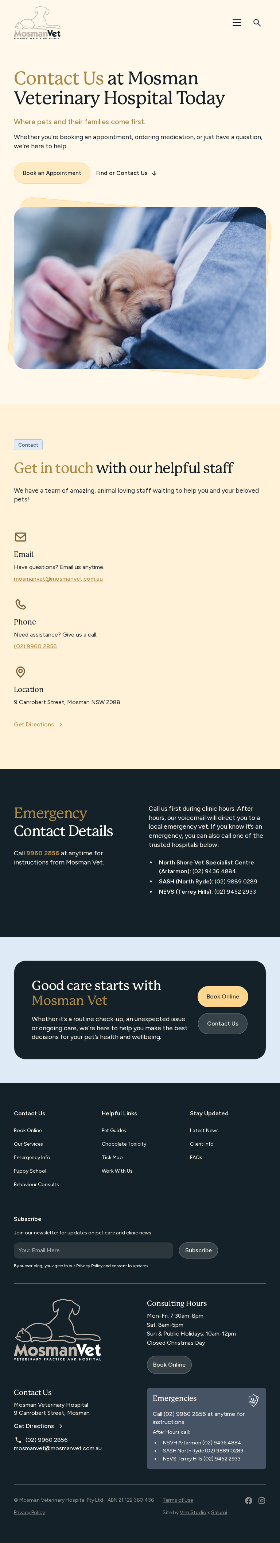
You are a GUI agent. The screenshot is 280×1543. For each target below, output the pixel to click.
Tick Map (112, 1157)
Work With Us (117, 1171)
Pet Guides (114, 1130)
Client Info (202, 1144)
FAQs (196, 1157)
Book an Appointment (52, 172)
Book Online (223, 996)
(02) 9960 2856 (35, 646)
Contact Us (222, 1023)
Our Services (28, 1144)
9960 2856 (42, 853)
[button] (235, 22)
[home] (37, 22)
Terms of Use (178, 1500)
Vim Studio (193, 1512)
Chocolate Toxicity (124, 1144)
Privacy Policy (29, 1512)
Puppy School (30, 1171)
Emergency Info (32, 1157)
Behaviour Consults (36, 1184)
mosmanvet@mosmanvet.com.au (58, 578)
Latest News (204, 1130)
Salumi (219, 1512)
